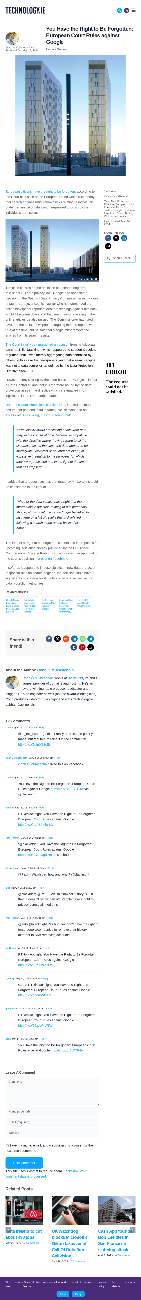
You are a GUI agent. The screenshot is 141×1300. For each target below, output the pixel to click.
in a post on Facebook (51, 558)
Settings (129, 1282)
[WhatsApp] (82, 639)
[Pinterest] (82, 647)
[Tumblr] (74, 647)
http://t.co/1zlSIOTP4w (67, 789)
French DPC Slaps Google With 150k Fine (83, 603)
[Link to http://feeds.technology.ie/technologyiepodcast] (126, 10)
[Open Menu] (133, 10)
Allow (63, 1294)
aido (8, 888)
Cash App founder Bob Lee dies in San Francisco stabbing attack (111, 1211)
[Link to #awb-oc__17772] (119, 10)
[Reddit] (66, 639)
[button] (8, 1230)
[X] (57, 639)
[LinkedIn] (74, 639)
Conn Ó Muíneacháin (21, 47)
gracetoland (12, 1008)
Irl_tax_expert (13, 868)
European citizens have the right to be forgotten (40, 191)
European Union (125, 204)
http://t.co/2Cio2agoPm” (35, 855)
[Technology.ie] (25, 8)
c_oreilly (10, 978)
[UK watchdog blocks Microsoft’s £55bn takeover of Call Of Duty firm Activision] (70, 1210)
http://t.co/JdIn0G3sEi (34, 744)
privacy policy (102, 1284)
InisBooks (11, 948)
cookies (18, 1282)
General (123, 196)
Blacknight (75, 678)
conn (8, 727)
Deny (78, 1294)
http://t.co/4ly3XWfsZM (34, 995)
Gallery (29, 1211)
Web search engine (115, 216)
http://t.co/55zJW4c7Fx (35, 965)
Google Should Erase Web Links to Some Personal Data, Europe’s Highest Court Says (12, 606)
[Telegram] (90, 639)
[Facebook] (49, 639)
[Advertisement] (122, 284)
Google (118, 210)
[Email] (90, 647)
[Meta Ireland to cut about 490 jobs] (24, 1210)
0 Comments (31, 1242)
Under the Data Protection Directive (31, 405)
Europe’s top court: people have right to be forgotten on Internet (31, 606)
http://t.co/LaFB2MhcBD (35, 824)
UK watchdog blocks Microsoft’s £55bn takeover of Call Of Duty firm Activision (65, 1211)
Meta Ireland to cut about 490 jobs (19, 1211)
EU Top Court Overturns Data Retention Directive (48, 604)
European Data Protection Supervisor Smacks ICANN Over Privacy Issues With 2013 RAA (66, 606)
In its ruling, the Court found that (46, 415)
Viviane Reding (124, 213)
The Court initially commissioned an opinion (37, 344)
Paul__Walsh (12, 838)
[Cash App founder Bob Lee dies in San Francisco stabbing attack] (116, 1210)
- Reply (40, 727)
